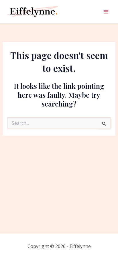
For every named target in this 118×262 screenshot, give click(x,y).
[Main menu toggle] (106, 11)
